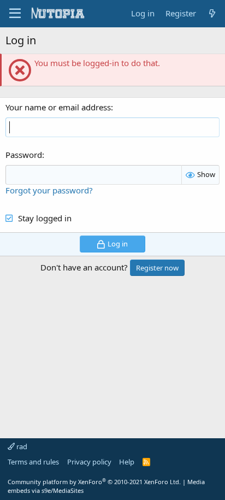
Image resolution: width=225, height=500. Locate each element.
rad (21, 446)
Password (23, 154)
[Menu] (15, 13)
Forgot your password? (49, 190)
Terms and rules (33, 462)
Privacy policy (89, 462)
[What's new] (212, 13)
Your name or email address (58, 107)
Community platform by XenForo (94, 482)
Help (126, 462)
